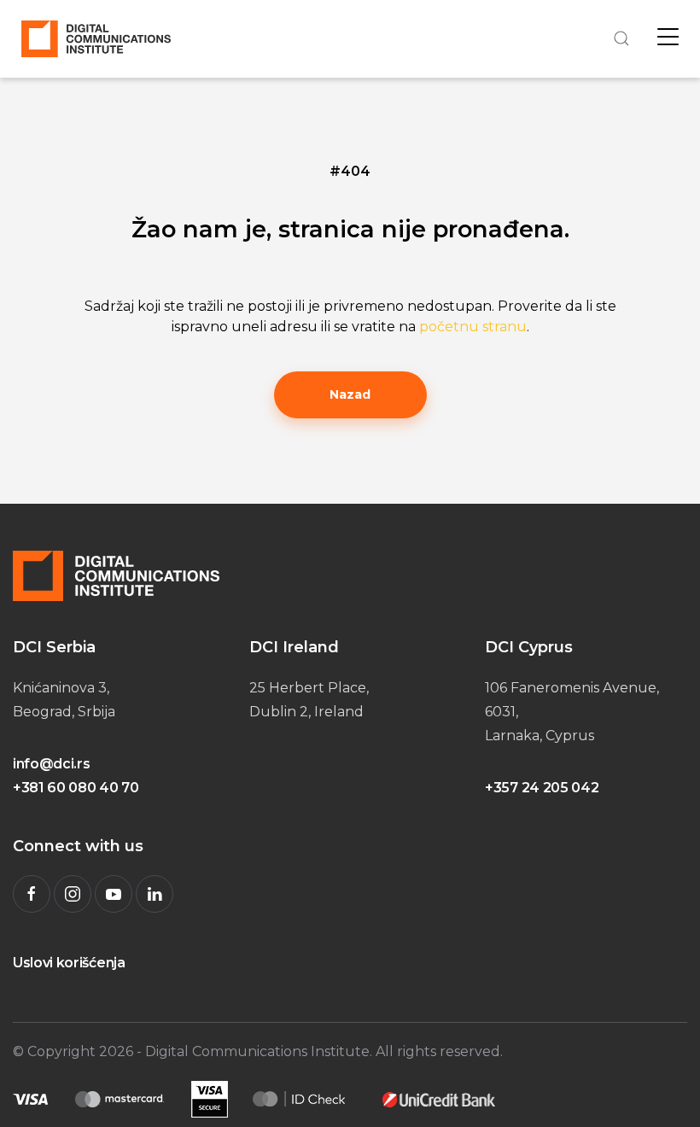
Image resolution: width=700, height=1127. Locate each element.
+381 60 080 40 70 (76, 788)
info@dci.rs (51, 764)
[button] (619, 38)
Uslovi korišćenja (69, 963)
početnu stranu (473, 326)
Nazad (350, 394)
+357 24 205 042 (541, 788)
